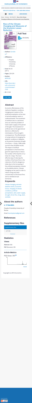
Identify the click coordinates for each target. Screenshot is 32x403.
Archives (23, 14)
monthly (26, 267)
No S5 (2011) (13, 17)
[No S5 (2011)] (10, 49)
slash (23, 195)
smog (19, 195)
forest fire (14, 195)
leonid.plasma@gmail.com (16, 213)
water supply (21, 193)
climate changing (10, 184)
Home (2, 17)
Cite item (7, 97)
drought (7, 195)
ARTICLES (8, 78)
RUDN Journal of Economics (16, 6)
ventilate (7, 197)
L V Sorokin (9, 205)
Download (12, 234)
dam (15, 193)
